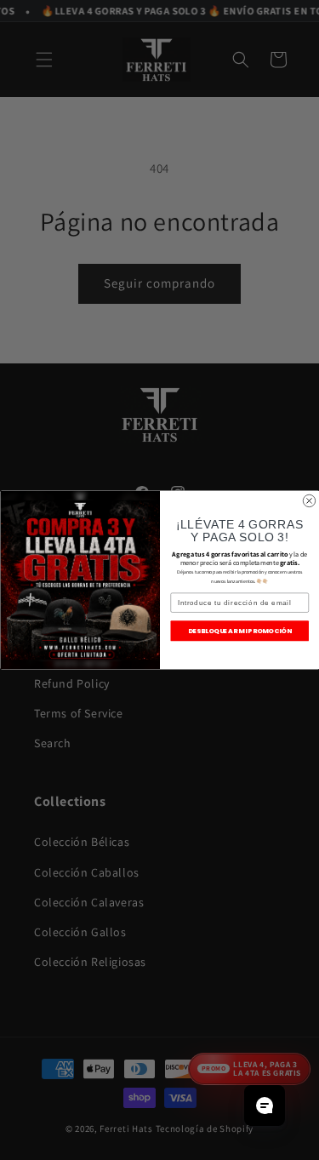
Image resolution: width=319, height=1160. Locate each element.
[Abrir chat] (264, 1105)
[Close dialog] (309, 500)
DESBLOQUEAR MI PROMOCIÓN (239, 631)
